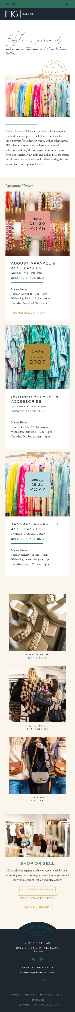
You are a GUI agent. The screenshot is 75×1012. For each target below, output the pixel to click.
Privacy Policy (46, 994)
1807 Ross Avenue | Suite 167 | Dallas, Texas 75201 (38, 948)
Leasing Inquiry (37, 907)
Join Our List (37, 980)
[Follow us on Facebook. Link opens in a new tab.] (41, 959)
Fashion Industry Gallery (19, 14)
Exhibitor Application (37, 898)
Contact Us (16, 994)
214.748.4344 (37, 951)
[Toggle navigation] (66, 14)
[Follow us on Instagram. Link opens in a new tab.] (33, 959)
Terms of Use (30, 994)
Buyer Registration (29, 313)
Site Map (60, 994)
